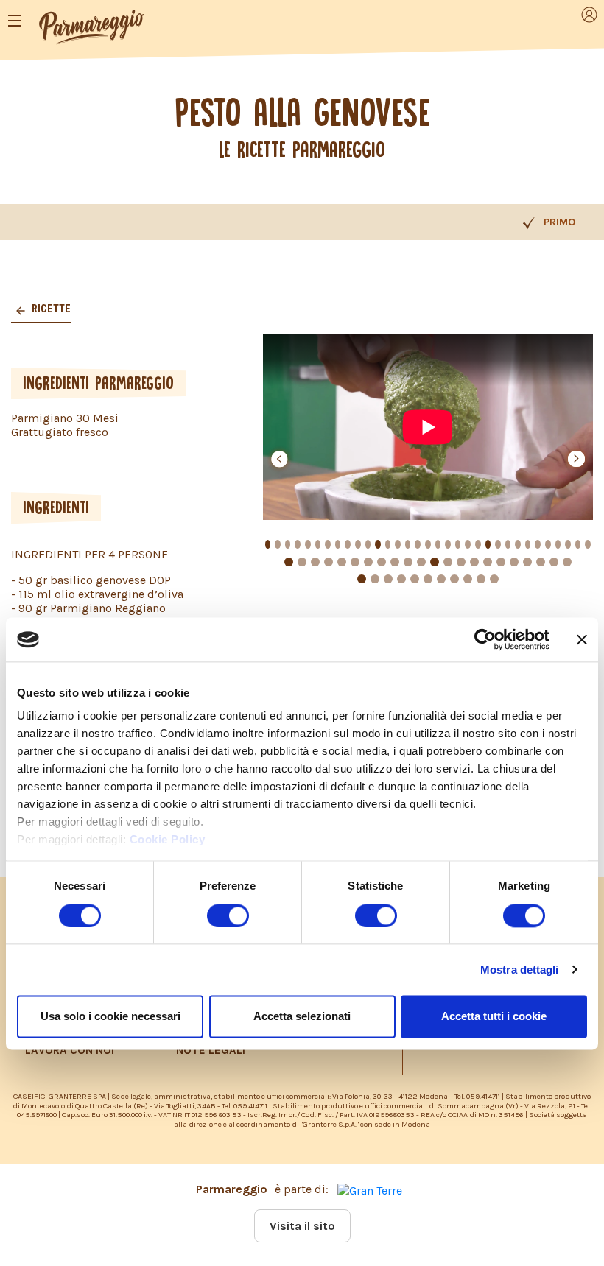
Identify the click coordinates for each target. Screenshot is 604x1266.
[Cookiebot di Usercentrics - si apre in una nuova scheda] (485, 639)
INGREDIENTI (56, 507)
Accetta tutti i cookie (494, 1016)
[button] (279, 458)
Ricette (50, 309)
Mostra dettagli (519, 969)
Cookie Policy (168, 840)
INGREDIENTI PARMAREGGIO (98, 383)
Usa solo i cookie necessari (110, 1016)
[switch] (228, 915)
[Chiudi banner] (582, 639)
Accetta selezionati (302, 1016)
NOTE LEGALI (210, 1050)
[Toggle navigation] (14, 20)
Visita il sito (302, 1226)
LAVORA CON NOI (69, 1050)
